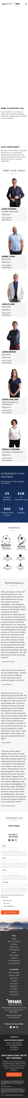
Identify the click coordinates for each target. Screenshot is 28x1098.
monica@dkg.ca (7, 460)
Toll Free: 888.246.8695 (14, 1045)
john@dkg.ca (6, 315)
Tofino (14, 981)
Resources (14, 955)
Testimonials (14, 960)
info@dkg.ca (12, 834)
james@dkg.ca (7, 362)
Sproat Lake (14, 975)
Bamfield (14, 978)
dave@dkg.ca (6, 220)
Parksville (14, 992)
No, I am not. (7, 900)
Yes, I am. (6, 903)
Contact (14, 958)
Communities (14, 950)
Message (5, 882)
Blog (14, 952)
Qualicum (14, 994)
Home (14, 939)
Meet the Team (14, 941)
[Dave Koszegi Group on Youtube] (13, 840)
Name (4, 846)
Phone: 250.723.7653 (14, 1043)
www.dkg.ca (14, 1049)
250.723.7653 (6, 217)
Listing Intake (14, 963)
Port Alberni (14, 972)
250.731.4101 (6, 313)
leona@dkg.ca (7, 412)
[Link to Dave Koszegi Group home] (10, 4)
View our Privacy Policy (6, 1086)
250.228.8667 (6, 265)
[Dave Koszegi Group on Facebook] (9, 840)
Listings (14, 944)
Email (4, 858)
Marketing (14, 947)
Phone (4, 870)
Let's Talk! (14, 1074)
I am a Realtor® (8, 906)
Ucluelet (14, 983)
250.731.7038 (6, 360)
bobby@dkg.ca (7, 267)
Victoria (14, 989)
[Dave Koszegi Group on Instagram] (16, 840)
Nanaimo (14, 986)
